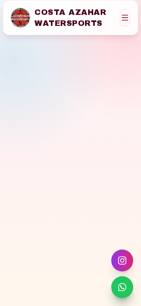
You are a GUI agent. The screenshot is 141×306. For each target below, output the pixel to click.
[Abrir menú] (125, 17)
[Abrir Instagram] (122, 260)
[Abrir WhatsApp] (122, 287)
